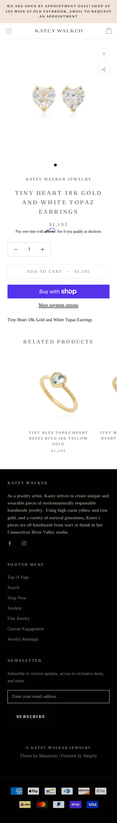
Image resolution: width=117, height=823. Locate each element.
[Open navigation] (9, 30)
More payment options (58, 305)
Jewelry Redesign (22, 639)
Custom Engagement (25, 629)
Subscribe (31, 716)
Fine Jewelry (18, 618)
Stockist (14, 608)
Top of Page (18, 577)
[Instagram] (24, 542)
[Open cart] (108, 31)
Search (13, 587)
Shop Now (16, 598)
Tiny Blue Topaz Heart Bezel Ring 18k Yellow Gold (58, 438)
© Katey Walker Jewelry (58, 747)
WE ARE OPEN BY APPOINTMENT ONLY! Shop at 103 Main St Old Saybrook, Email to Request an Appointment (59, 11)
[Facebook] (9, 542)
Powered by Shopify (79, 756)
